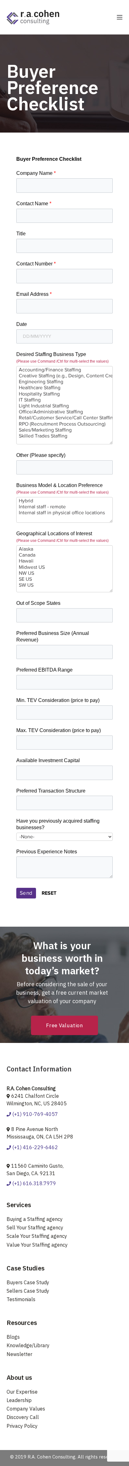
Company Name (36, 173)
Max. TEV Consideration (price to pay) (58, 730)
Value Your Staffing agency (37, 1245)
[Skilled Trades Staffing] (64, 436)
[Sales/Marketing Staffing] (64, 430)
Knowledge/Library (28, 1345)
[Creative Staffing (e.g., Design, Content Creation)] (64, 376)
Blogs (13, 1337)
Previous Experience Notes (46, 851)
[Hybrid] (64, 501)
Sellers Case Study (28, 1291)
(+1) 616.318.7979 (33, 1183)
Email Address (34, 294)
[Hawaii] (64, 561)
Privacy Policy (22, 1426)
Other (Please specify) (40, 455)
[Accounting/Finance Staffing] (64, 370)
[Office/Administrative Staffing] (64, 412)
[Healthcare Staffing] (64, 388)
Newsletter (19, 1354)
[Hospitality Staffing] (64, 394)
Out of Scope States (38, 603)
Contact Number (36, 263)
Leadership (19, 1400)
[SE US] (64, 579)
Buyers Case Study (28, 1282)
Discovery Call (23, 1417)
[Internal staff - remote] (64, 507)
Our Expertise (22, 1392)
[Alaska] (64, 549)
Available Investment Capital (48, 760)
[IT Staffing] (64, 400)
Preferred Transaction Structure (50, 790)
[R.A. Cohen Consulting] (33, 16)
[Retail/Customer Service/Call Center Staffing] (64, 418)
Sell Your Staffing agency (35, 1227)
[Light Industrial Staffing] (64, 406)
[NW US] (64, 573)
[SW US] (64, 585)
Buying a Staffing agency (35, 1219)
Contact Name (33, 203)
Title (21, 233)
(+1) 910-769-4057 (34, 1114)
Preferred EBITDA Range (44, 670)
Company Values (26, 1409)
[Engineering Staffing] (64, 382)
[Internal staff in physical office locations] (64, 513)
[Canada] (64, 555)
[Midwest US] (64, 567)
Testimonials (21, 1299)
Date (21, 324)
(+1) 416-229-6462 (34, 1147)
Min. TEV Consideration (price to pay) (58, 700)
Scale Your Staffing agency (37, 1236)
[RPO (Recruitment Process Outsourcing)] (64, 424)
